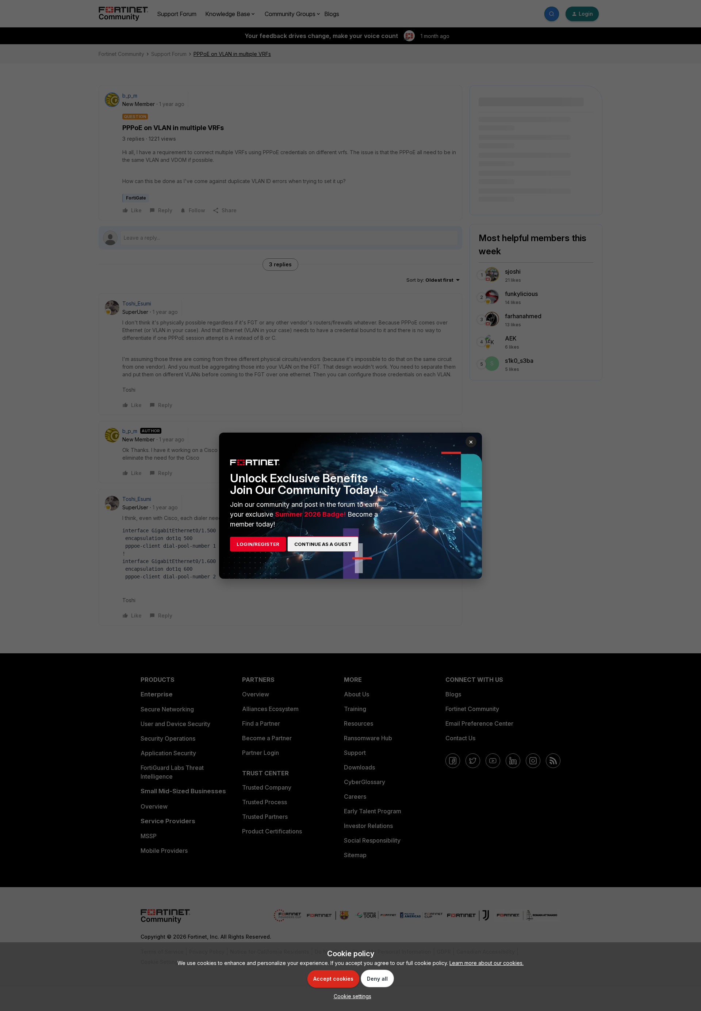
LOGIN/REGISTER (258, 544)
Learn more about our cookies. (486, 963)
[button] (350, 996)
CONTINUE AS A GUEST (323, 544)
